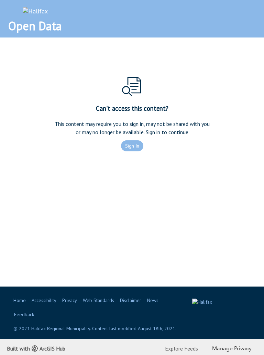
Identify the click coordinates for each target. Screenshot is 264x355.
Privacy (69, 300)
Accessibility (44, 300)
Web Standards (98, 300)
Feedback (24, 314)
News (152, 300)
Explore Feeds (181, 348)
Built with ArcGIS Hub (36, 348)
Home (19, 300)
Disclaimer (130, 300)
